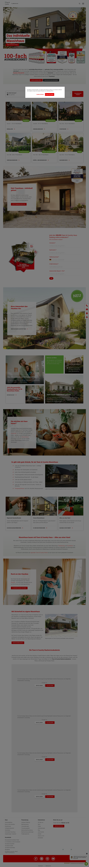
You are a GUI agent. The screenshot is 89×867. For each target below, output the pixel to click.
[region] (45, 92)
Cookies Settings (40, 94)
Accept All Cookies (50, 94)
